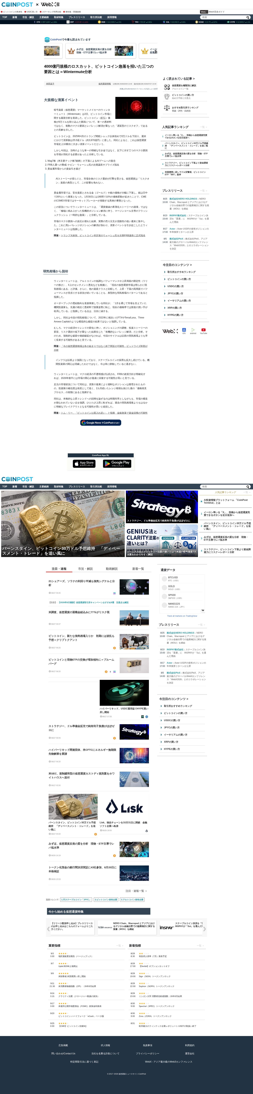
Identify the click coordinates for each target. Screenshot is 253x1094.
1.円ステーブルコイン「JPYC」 (76, 899)
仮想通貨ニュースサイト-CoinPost (132, 1074)
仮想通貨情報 (105, 84)
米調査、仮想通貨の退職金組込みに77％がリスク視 (79, 612)
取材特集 (58, 17)
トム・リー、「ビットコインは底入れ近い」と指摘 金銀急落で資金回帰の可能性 (104, 413)
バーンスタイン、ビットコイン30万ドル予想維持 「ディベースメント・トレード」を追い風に (72, 826)
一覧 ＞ (247, 492)
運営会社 (189, 1053)
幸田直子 (50, 84)
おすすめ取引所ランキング (185, 107)
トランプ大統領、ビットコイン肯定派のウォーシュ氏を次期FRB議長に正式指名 (103, 235)
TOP (4, 17)
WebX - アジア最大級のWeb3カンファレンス (168, 1061)
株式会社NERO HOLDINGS (183, 198)
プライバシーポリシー (147, 1053)
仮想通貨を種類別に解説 (184, 85)
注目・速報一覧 (135, 890)
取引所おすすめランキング (181, 272)
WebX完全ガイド (217, 12)
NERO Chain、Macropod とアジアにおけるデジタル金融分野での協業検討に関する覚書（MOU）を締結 (72, 926)
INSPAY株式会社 (178, 215)
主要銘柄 (44, 17)
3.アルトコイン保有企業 (132, 899)
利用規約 (189, 1045)
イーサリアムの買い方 (179, 300)
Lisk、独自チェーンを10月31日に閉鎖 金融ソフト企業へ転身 (123, 824)
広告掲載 (63, 1045)
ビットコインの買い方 (183, 95)
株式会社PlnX (176, 238)
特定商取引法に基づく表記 (84, 1061)
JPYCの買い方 (175, 293)
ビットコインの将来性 (12, 12)
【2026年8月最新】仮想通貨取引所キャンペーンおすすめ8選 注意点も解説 (93, 602)
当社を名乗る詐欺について (105, 1053)
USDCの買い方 (175, 286)
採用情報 (112, 17)
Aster (172, 228)
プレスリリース (77, 17)
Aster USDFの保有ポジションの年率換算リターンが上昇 (195, 924)
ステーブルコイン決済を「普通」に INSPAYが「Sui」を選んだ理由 (189, 218)
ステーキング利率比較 (51, 12)
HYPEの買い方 (175, 315)
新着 (14, 17)
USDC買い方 (32, 12)
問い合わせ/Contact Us (63, 1053)
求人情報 (105, 1045)
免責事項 (147, 1045)
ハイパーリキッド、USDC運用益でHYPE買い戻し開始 (124, 710)
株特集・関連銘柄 (73, 12)
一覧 (202, 127)
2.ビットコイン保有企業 (106, 899)
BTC (103, 118)
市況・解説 (28, 17)
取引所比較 (96, 17)
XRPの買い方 (174, 308)
